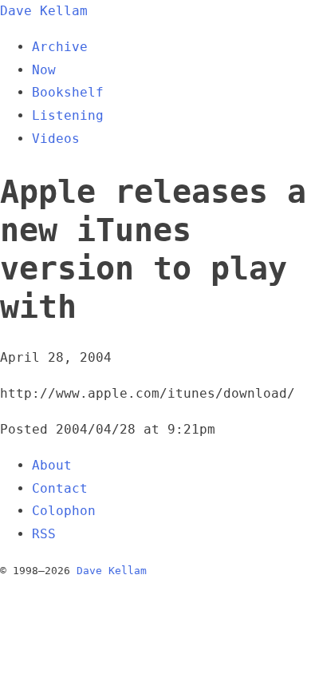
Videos (56, 138)
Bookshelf (68, 92)
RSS (44, 533)
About (52, 465)
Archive (60, 46)
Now (44, 69)
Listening (68, 115)
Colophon (64, 510)
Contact (60, 488)
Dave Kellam (44, 10)
